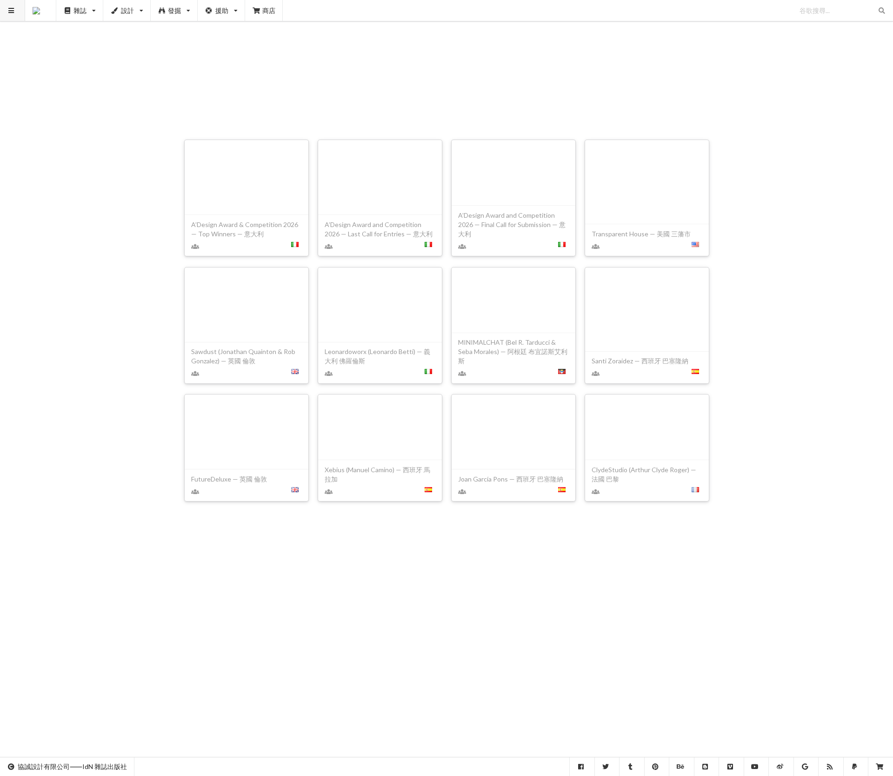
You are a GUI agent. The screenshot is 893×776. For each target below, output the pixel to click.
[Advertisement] (447, 65)
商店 (268, 10)
